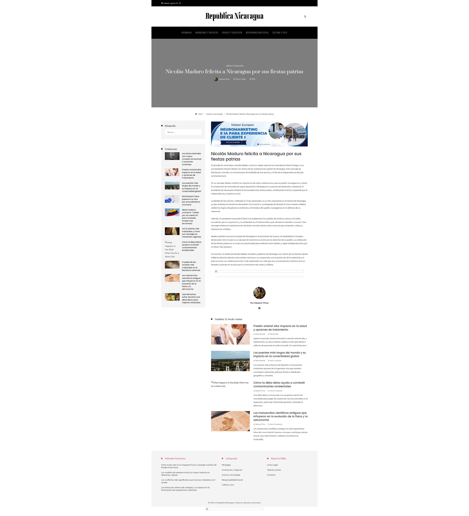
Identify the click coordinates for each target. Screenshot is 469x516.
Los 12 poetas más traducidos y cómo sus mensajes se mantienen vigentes (191, 232)
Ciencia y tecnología (234, 66)
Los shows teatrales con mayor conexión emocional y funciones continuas (191, 159)
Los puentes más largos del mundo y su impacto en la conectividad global (279, 354)
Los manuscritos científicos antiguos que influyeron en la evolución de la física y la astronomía (280, 416)
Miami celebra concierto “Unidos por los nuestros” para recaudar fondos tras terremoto (190, 216)
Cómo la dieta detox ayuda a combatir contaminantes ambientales (279, 384)
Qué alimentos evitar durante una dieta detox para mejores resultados (191, 298)
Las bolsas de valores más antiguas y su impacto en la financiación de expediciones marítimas (185, 488)
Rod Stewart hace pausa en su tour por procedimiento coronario (191, 200)
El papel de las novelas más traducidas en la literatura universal (191, 266)
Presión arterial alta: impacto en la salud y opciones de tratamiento (280, 327)
